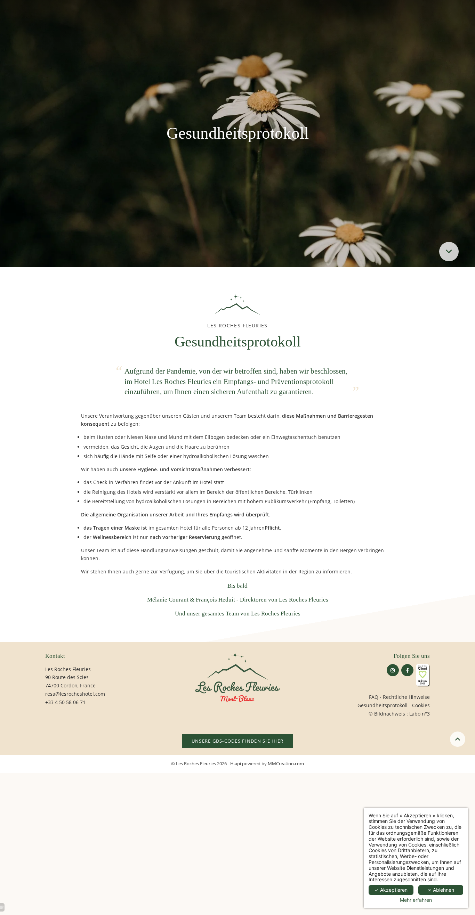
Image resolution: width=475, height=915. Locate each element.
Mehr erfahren (416, 900)
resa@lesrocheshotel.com (75, 694)
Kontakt (55, 656)
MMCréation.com (286, 764)
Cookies (421, 705)
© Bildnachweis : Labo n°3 (399, 713)
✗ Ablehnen (440, 890)
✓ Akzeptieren (391, 890)
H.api (235, 764)
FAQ (373, 697)
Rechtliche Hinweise (406, 697)
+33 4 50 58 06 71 (65, 702)
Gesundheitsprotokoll (382, 705)
